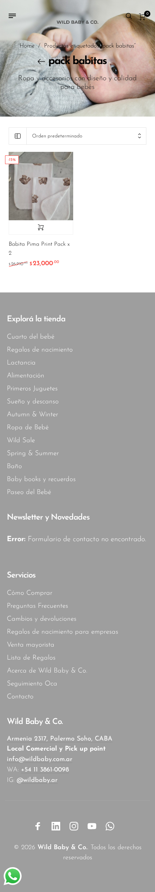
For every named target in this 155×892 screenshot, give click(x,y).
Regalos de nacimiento (40, 350)
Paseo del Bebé (29, 492)
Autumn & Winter (32, 414)
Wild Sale (21, 440)
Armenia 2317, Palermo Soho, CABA (59, 739)
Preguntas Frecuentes (37, 606)
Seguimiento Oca (32, 683)
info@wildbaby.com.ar (39, 759)
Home (27, 46)
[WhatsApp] (110, 826)
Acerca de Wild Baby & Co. (47, 670)
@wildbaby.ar (37, 780)
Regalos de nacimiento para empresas (62, 632)
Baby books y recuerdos (41, 479)
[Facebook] (38, 826)
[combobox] (86, 136)
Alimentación (25, 375)
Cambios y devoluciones (41, 619)
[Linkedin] (56, 826)
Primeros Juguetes (32, 388)
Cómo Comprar (29, 593)
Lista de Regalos (31, 658)
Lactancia (21, 362)
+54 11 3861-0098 (45, 770)
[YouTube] (92, 826)
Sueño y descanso (33, 401)
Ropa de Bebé (28, 427)
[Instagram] (74, 826)
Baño (14, 466)
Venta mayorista (30, 645)
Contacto (20, 696)
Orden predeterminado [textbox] (57, 136)
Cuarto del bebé (30, 337)
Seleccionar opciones (41, 227)
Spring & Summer (33, 453)
